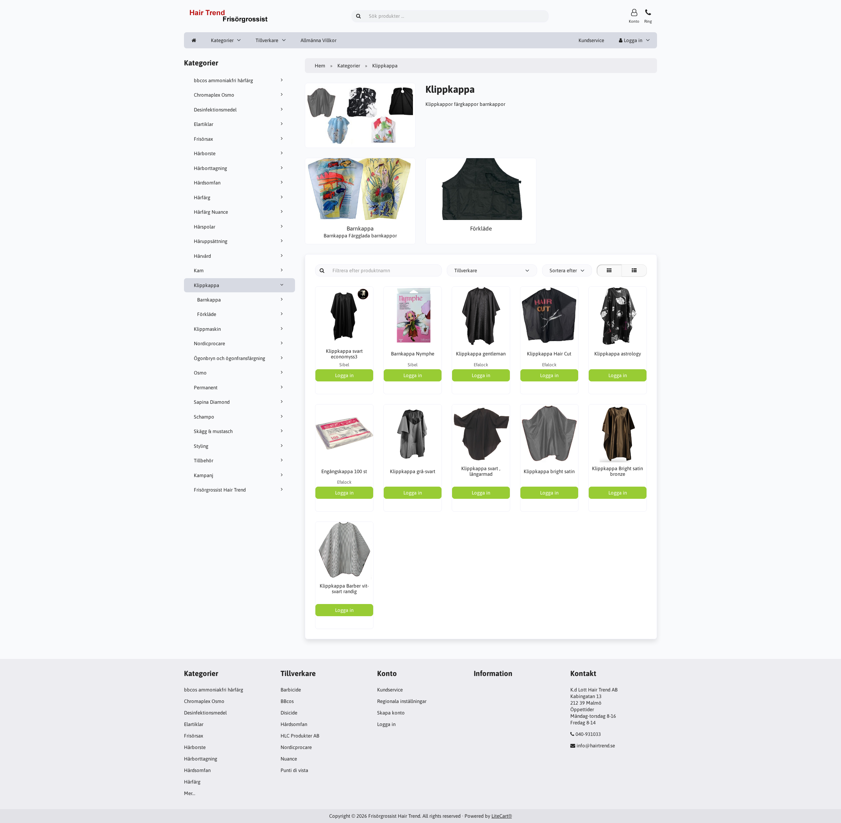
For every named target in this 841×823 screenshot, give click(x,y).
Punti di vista (294, 770)
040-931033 (588, 734)
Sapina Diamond (212, 402)
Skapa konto (391, 712)
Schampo (204, 417)
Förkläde (206, 314)
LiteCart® (501, 816)
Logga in (632, 40)
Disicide (289, 712)
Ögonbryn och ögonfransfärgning (229, 358)
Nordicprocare (209, 343)
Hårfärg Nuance (211, 212)
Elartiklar (203, 124)
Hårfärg (202, 197)
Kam (199, 270)
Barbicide (291, 689)
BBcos (287, 701)
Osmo (200, 372)
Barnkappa (209, 300)
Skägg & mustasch (213, 431)
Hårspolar (204, 227)
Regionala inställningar (401, 701)
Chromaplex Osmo (214, 95)
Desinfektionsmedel (215, 109)
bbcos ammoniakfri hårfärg (223, 80)
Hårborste (205, 153)
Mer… (189, 793)
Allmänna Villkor (318, 40)
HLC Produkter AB (300, 735)
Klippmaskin (207, 329)
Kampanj (203, 475)
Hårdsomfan (207, 182)
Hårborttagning (210, 168)
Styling (201, 446)
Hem (320, 65)
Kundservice (591, 40)
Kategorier (222, 40)
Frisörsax (203, 139)
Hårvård (202, 256)
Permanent (205, 387)
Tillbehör (203, 460)
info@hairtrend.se (596, 745)
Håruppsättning (210, 241)
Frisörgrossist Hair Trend (220, 490)
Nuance (289, 759)
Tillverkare (267, 40)
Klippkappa (206, 285)
